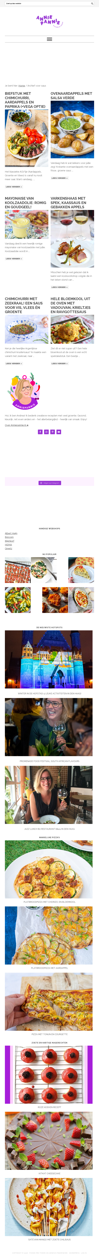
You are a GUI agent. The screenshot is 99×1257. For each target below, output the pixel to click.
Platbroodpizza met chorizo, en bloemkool (50, 902)
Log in (84, 1253)
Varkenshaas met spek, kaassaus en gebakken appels (68, 202)
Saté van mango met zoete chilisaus (49, 1239)
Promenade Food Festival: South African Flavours (49, 761)
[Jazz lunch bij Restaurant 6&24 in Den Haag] (49, 795)
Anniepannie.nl (49, 20)
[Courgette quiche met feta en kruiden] (81, 572)
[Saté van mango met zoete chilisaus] (49, 1235)
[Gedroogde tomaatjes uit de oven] (18, 572)
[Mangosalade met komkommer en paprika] (18, 602)
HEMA (8, 544)
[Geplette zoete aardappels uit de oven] (55, 602)
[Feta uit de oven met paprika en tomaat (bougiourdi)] (81, 602)
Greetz (8, 548)
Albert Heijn (11, 533)
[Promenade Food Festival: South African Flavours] (49, 727)
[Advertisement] (49, 63)
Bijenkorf (9, 541)
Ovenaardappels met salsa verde (71, 95)
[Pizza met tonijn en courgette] (49, 1030)
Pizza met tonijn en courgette (50, 1034)
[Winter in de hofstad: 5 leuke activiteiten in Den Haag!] (49, 660)
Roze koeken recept (49, 1107)
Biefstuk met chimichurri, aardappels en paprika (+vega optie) (25, 100)
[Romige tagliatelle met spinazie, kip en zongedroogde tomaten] (44, 572)
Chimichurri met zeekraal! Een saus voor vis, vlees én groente (24, 305)
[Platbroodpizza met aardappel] (49, 963)
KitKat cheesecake (49, 1173)
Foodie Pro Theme (37, 1253)
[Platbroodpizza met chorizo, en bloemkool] (49, 897)
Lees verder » (14, 187)
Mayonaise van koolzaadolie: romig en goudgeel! (25, 202)
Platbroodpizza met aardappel (49, 968)
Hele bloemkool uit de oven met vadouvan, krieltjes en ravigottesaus (70, 305)
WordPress (74, 1253)
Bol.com (9, 537)
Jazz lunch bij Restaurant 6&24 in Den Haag (49, 829)
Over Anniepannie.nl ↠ (16, 425)
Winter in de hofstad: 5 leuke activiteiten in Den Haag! (49, 693)
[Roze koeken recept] (49, 1103)
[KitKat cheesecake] (49, 1169)
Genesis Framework (58, 1253)
